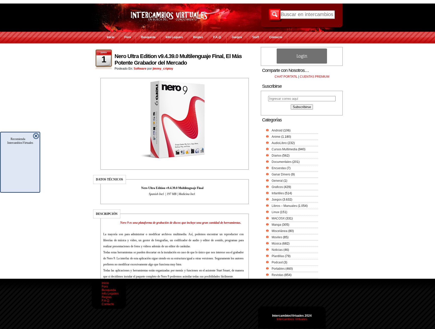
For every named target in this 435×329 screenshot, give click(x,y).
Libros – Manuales (284, 206)
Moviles (277, 237)
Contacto (275, 37)
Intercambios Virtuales (292, 319)
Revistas (277, 275)
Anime (276, 136)
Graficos (277, 187)
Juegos (237, 37)
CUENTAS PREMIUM (314, 76)
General (277, 180)
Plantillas (278, 256)
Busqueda (148, 37)
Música (276, 243)
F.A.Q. (217, 37)
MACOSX (278, 218)
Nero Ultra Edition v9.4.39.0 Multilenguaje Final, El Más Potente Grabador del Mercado (178, 59)
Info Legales (174, 37)
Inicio (110, 37)
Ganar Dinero (281, 174)
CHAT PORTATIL (286, 76)
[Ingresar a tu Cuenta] (302, 62)
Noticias (277, 250)
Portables (278, 268)
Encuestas (279, 168)
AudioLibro (279, 143)
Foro (127, 37)
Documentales (282, 162)
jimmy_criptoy (163, 68)
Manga (276, 224)
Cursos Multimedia (284, 149)
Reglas (198, 37)
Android (277, 130)
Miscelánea (279, 231)
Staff (255, 37)
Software (140, 68)
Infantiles (278, 193)
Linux (275, 212)
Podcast (277, 262)
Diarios (276, 155)
